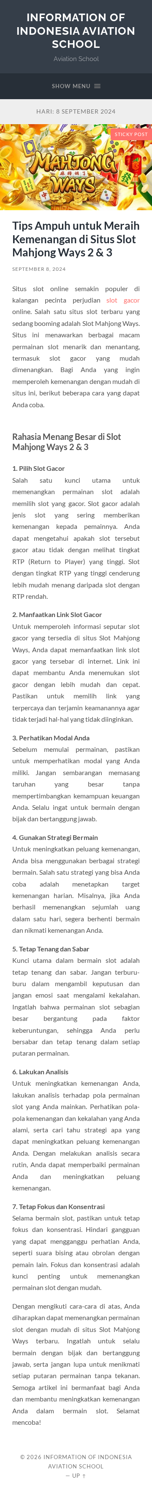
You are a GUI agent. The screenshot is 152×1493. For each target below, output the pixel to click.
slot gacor (123, 300)
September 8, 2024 (39, 269)
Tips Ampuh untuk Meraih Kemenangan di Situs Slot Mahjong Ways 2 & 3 (76, 239)
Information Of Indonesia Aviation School (76, 30)
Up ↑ (79, 1475)
